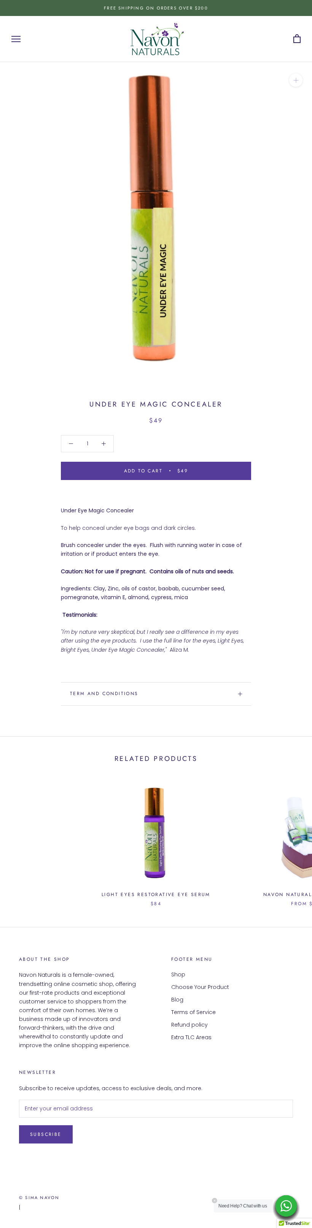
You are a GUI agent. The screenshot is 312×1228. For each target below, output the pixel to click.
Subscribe (46, 1134)
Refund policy (189, 1025)
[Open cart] (297, 39)
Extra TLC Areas (191, 1037)
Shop (178, 974)
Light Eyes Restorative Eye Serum (156, 894)
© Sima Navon (39, 1198)
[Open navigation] (16, 39)
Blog (177, 999)
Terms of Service (193, 1012)
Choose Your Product (200, 987)
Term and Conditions (104, 693)
